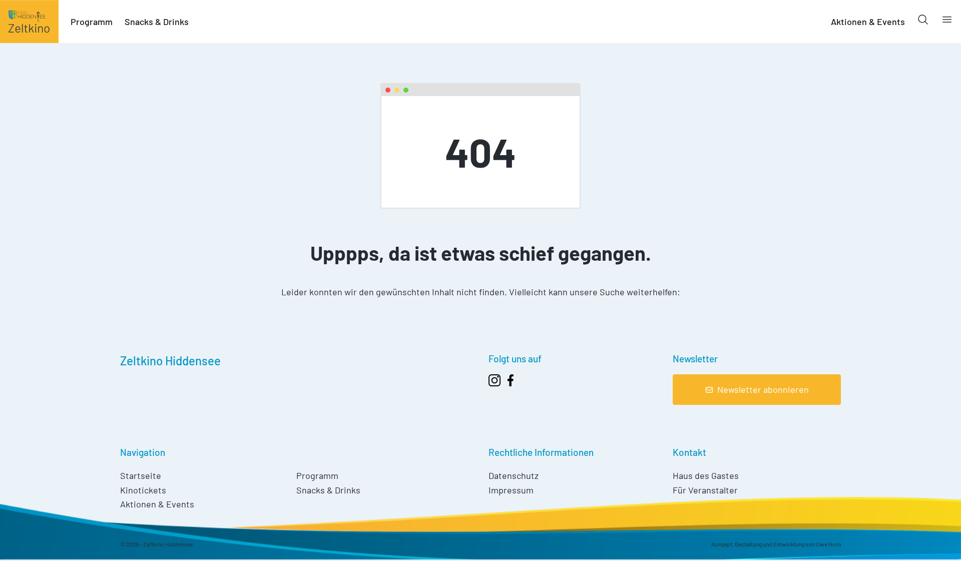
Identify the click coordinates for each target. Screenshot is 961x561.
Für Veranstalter (705, 489)
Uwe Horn (828, 543)
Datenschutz (514, 475)
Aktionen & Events (868, 21)
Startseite (140, 475)
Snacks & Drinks (157, 21)
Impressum (511, 489)
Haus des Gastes (706, 475)
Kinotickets (143, 489)
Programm (92, 21)
